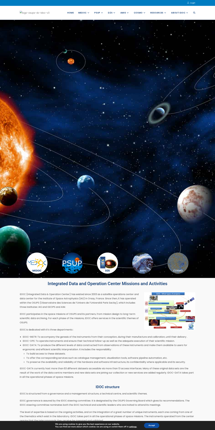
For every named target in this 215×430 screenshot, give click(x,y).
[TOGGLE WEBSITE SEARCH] (194, 13)
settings (133, 426)
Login (192, 2)
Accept (151, 425)
